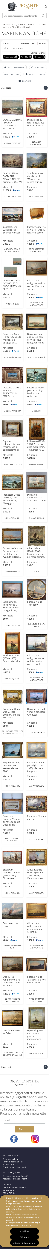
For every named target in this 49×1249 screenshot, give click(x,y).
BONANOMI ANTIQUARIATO (36, 143)
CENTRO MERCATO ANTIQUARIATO (36, 250)
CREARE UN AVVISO (37, 74)
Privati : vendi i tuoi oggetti (15, 1167)
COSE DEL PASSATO (37, 732)
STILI (34, 43)
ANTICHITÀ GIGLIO (36, 196)
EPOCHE (42, 43)
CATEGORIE (24, 43)
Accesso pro (8, 1164)
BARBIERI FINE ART (36, 464)
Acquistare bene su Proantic (15, 1178)
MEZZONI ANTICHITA (12, 143)
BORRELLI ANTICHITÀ (36, 357)
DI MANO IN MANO (37, 518)
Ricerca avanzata (15, 48)
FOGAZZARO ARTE (36, 1053)
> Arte (22, 24)
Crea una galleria (10, 1159)
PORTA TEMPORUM (12, 625)
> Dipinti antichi (32, 24)
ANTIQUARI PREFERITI (16, 67)
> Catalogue (14, 24)
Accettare (24, 1231)
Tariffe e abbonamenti (13, 1161)
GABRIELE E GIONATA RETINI (36, 625)
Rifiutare (24, 1237)
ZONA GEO (26, 81)
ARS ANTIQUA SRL (12, 518)
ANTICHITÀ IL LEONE (12, 357)
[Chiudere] (17, 57)
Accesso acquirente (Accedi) (15, 1176)
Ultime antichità (38, 53)
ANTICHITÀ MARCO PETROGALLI (12, 839)
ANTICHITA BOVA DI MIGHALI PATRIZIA (12, 250)
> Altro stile (15, 27)
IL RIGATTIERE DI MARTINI (12, 464)
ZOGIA (36, 571)
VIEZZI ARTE (36, 411)
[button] (38, 67)
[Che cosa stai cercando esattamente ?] (43, 15)
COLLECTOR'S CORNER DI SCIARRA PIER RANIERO (12, 732)
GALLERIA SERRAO (12, 571)
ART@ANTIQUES (12, 304)
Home (6, 24)
